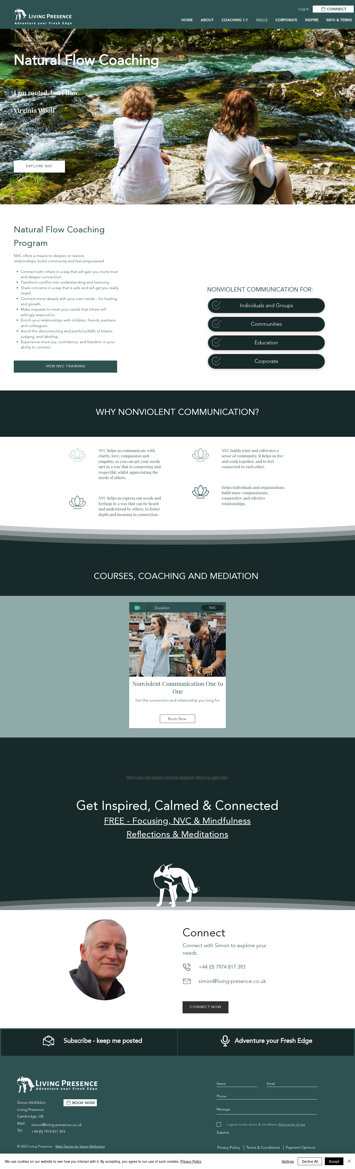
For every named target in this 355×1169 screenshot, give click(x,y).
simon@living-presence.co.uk (232, 981)
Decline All (310, 1161)
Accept (334, 1161)
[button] (311, 20)
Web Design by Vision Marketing (80, 1146)
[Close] (349, 1161)
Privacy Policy (190, 1161)
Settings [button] (288, 1161)
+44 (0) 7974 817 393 (222, 967)
